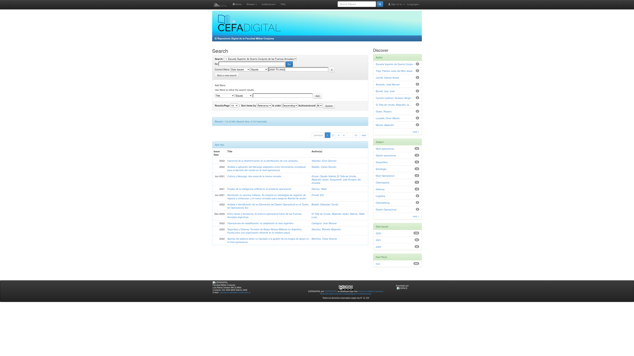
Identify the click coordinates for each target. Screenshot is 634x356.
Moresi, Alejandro (385, 125)
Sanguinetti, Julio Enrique (343, 179)
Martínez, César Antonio (324, 238)
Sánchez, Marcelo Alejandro (326, 229)
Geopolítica (382, 162)
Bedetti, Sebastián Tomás (325, 204)
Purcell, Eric (318, 195)
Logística (380, 196)
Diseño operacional (386, 155)
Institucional (268, 4)
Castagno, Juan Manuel (324, 223)
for (216, 63)
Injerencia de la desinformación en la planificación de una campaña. (262, 160)
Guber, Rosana (384, 111)
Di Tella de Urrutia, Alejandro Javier (330, 213)
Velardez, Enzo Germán (324, 160)
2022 (378, 233)
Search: (219, 58)
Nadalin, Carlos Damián (324, 166)
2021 (378, 240)
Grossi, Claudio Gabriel (324, 176)
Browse (251, 4)
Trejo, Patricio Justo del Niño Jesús (394, 71)
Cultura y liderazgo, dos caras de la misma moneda (254, 176)
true (378, 263)
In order (276, 105)
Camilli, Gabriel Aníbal (387, 77)
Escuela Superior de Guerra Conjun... (395, 64)
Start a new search (227, 75)
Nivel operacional (385, 148)
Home (238, 4)
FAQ (283, 4)
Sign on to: (396, 4)
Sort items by (248, 105)
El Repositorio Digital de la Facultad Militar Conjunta (244, 38)
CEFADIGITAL (331, 291)
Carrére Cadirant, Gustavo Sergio (393, 98)
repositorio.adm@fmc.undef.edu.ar (234, 292)
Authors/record (306, 105)
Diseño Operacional (386, 209)
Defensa (380, 189)
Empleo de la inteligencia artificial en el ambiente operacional (259, 189)
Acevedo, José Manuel (388, 84)
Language (412, 4)
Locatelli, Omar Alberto (388, 118)
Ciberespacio (382, 182)
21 (356, 135)
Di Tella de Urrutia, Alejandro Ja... (393, 104)
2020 (378, 246)
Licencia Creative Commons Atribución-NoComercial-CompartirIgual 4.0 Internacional (352, 292)
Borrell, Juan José (385, 91)
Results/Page (222, 105)
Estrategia (381, 169)
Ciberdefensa (383, 202)
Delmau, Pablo (319, 189)
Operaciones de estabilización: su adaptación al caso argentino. (260, 223)
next (364, 135)
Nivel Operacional (385, 175)
